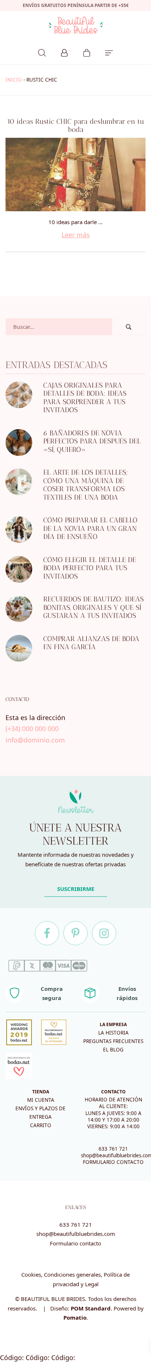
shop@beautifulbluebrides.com (75, 1233)
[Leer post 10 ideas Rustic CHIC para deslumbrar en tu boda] (75, 174)
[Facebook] (47, 933)
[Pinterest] (75, 933)
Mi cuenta (40, 1100)
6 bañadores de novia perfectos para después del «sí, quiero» (92, 441)
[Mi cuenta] (64, 52)
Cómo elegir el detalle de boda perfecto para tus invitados (89, 567)
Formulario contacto (75, 1243)
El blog (113, 1049)
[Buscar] (42, 52)
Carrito (40, 1125)
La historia (113, 1032)
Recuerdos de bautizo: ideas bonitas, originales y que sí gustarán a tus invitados (93, 607)
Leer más (76, 234)
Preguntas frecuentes (113, 1041)
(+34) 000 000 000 (32, 728)
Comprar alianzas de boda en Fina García (91, 642)
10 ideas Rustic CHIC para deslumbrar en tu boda (75, 125)
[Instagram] (104, 933)
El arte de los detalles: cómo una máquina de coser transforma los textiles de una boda (85, 485)
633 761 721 (113, 1149)
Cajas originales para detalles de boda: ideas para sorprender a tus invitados (84, 397)
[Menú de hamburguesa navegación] (109, 52)
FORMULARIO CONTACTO (113, 1162)
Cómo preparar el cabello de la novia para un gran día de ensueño (90, 528)
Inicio (13, 79)
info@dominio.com (35, 740)
